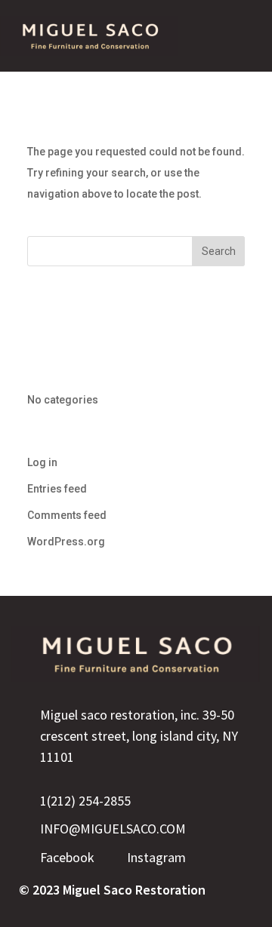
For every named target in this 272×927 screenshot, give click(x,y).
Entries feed (57, 489)
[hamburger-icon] (238, 36)
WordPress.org (66, 542)
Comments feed (67, 515)
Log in (42, 462)
